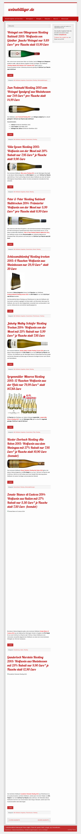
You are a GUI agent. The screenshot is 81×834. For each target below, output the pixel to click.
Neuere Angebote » (44, 820)
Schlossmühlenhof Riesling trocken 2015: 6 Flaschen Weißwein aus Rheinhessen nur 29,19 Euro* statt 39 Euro (28, 263)
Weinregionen (29, 18)
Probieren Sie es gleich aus (61, 37)
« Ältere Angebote (14, 820)
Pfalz (34, 432)
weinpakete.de (62, 34)
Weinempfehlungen (42, 80)
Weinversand (64, 18)
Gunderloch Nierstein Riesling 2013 (29, 794)
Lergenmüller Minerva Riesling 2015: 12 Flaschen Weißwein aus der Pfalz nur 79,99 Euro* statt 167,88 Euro (26, 383)
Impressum (8, 829)
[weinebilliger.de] (22, 12)
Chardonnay (17, 649)
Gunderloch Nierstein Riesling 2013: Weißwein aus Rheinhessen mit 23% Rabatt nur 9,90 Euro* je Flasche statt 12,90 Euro (28, 663)
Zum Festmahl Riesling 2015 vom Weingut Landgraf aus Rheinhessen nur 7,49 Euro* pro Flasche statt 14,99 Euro (29, 94)
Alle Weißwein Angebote (20, 80)
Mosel (27, 191)
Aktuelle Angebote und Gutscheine (14, 18)
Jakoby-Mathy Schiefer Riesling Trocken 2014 (32, 350)
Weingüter (38, 18)
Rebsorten (47, 18)
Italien (21, 649)
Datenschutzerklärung (18, 829)
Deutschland (29, 80)
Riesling (35, 80)
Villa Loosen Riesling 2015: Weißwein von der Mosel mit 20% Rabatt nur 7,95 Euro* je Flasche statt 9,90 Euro (27, 153)
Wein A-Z (55, 18)
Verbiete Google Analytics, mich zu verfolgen (36, 829)
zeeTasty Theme (72, 829)
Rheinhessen (36, 316)
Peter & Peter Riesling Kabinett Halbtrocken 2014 (36, 232)
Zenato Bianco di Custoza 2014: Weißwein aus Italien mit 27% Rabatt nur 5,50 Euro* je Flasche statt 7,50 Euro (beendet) (27, 500)
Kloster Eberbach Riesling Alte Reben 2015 (32, 470)
